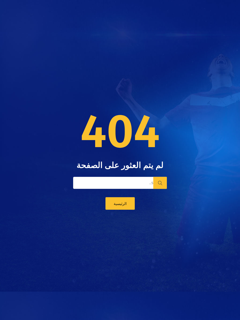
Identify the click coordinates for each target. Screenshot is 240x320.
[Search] (160, 183)
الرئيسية (120, 203)
